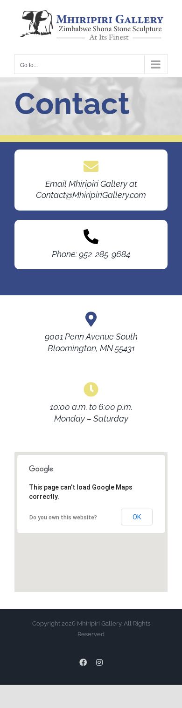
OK (137, 517)
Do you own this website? (63, 517)
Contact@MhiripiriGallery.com (91, 195)
